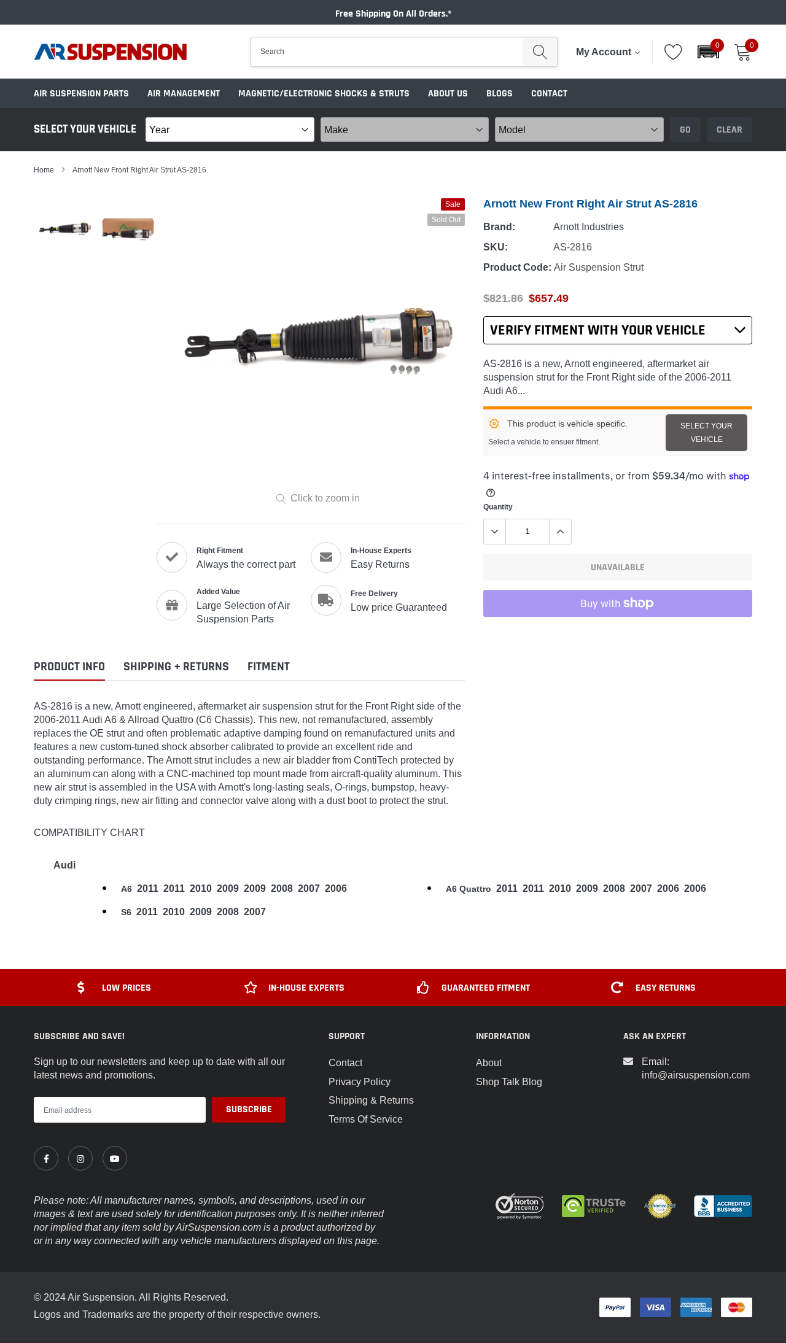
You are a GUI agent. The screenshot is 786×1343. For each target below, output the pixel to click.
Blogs (499, 93)
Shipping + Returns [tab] (176, 667)
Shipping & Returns (371, 1099)
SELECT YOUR (706, 432)
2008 (282, 888)
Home (44, 169)
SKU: (495, 247)
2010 (201, 888)
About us (448, 93)
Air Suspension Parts (81, 93)
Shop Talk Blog (509, 1081)
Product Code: (517, 267)
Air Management (183, 93)
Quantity (498, 506)
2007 (309, 888)
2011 (147, 888)
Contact (549, 93)
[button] (708, 52)
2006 (336, 888)
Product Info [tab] (69, 667)
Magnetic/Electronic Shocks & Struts (324, 93)
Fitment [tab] (268, 667)
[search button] (540, 51)
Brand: (499, 227)
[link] (46, 1158)
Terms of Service (366, 1118)
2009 (228, 888)
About (489, 1062)
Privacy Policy (360, 1081)
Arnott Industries (588, 226)
